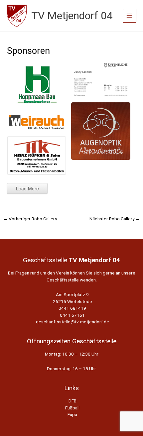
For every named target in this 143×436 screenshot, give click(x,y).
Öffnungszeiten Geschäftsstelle (71, 341)
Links (71, 388)
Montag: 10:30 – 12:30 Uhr (71, 354)
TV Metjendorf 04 (72, 15)
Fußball (72, 407)
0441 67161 (72, 315)
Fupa (72, 414)
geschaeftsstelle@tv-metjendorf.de (72, 321)
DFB (72, 400)
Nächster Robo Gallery (114, 218)
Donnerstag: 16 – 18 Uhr (71, 368)
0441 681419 (72, 308)
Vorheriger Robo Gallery (30, 218)
